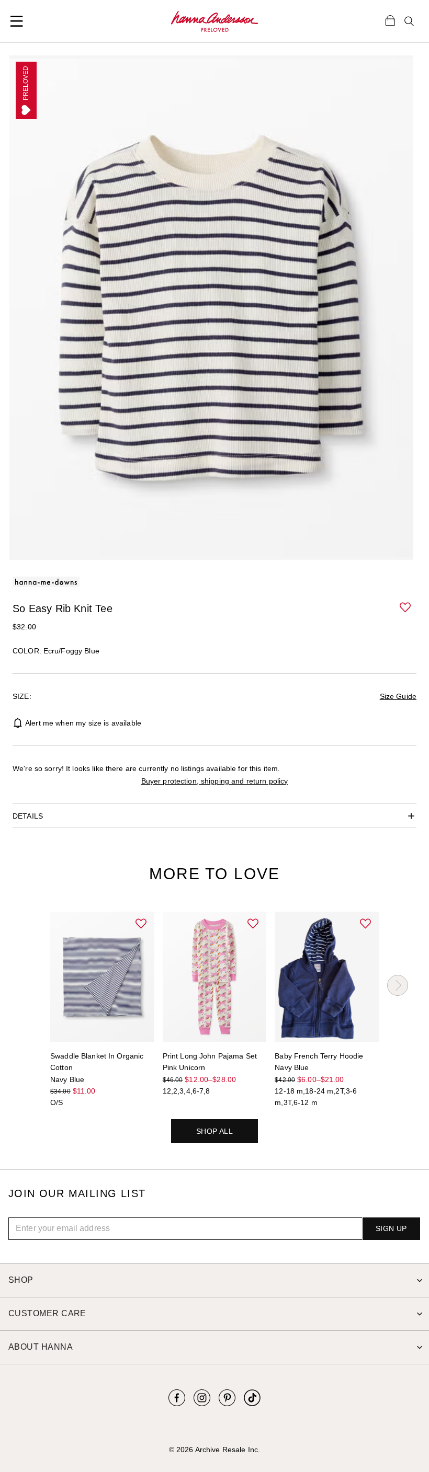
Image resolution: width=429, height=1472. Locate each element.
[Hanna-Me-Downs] (214, 21)
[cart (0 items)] (390, 20)
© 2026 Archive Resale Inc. (214, 1449)
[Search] (409, 21)
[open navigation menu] (16, 21)
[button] (406, 607)
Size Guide (398, 696)
